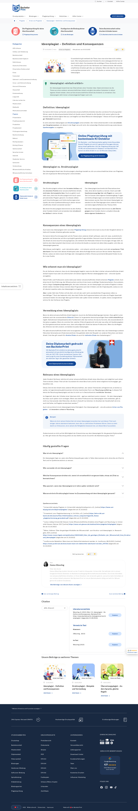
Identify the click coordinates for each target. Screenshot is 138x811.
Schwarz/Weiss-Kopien (49, 782)
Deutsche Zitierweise (20, 65)
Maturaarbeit (16, 759)
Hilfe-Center (120, 1)
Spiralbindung (16, 777)
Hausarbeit (16, 90)
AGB (24, 807)
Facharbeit (16, 76)
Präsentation (17, 117)
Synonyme (16, 162)
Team (72, 763)
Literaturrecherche (19, 100)
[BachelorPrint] (21, 11)
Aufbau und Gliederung (20, 52)
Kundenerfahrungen (77, 759)
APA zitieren (17, 48)
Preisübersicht (46, 740)
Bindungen (33, 16)
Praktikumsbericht (19, 121)
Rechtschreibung (18, 135)
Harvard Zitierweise (19, 86)
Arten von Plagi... (58, 678)
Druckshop (15, 740)
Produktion (16, 124)
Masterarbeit (17, 103)
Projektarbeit (17, 128)
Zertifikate (45, 791)
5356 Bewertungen (110, 767)
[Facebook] (101, 787)
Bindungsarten (16, 786)
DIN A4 (43, 763)
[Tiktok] (116, 787)
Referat (15, 138)
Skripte (43, 750)
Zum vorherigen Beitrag (51, 594)
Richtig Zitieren (18, 145)
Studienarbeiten (18, 735)
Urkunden (44, 786)
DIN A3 (43, 759)
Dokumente (45, 745)
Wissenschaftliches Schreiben (22, 173)
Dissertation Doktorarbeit (21, 69)
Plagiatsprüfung (48, 16)
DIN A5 (43, 768)
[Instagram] (106, 787)
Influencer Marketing (78, 777)
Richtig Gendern (18, 142)
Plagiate (15, 114)
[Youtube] (111, 787)
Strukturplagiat (73, 123)
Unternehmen (76, 735)
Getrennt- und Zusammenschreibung (25, 79)
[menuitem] (15, 807)
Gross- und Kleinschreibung (22, 83)
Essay (14, 72)
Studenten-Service (19, 159)
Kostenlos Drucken (77, 772)
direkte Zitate (71, 335)
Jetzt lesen (47, 693)
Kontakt (110, 1)
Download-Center (76, 754)
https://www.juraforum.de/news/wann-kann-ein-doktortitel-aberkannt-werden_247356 (75, 543)
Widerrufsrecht (31, 807)
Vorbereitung (17, 166)
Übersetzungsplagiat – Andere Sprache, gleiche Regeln (112, 689)
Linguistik (16, 97)
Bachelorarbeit (17, 55)
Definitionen (17, 62)
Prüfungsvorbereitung (20, 131)
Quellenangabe (48, 127)
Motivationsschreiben (20, 110)
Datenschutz (41, 807)
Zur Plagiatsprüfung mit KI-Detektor (93, 156)
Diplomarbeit (16, 754)
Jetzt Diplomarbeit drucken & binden (61, 363)
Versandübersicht (76, 745)
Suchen (99, 1)
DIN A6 (43, 772)
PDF (42, 754)
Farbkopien (45, 777)
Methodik (16, 107)
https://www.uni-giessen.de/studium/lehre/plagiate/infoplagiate (92, 524)
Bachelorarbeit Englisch (20, 58)
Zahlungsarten (75, 750)
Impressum (50, 807)
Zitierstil (70, 317)
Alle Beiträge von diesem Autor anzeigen (65, 584)
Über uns (73, 768)
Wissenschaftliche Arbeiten (22, 169)
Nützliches (63, 16)
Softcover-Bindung (18, 772)
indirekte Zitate (91, 335)
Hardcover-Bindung (18, 768)
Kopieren (115, 615)
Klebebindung (16, 782)
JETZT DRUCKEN (117, 16)
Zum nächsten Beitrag (116, 594)
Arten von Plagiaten (64, 49)
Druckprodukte (18, 16)
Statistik (15, 155)
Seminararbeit (17, 148)
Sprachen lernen (18, 152)
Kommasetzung (18, 93)
